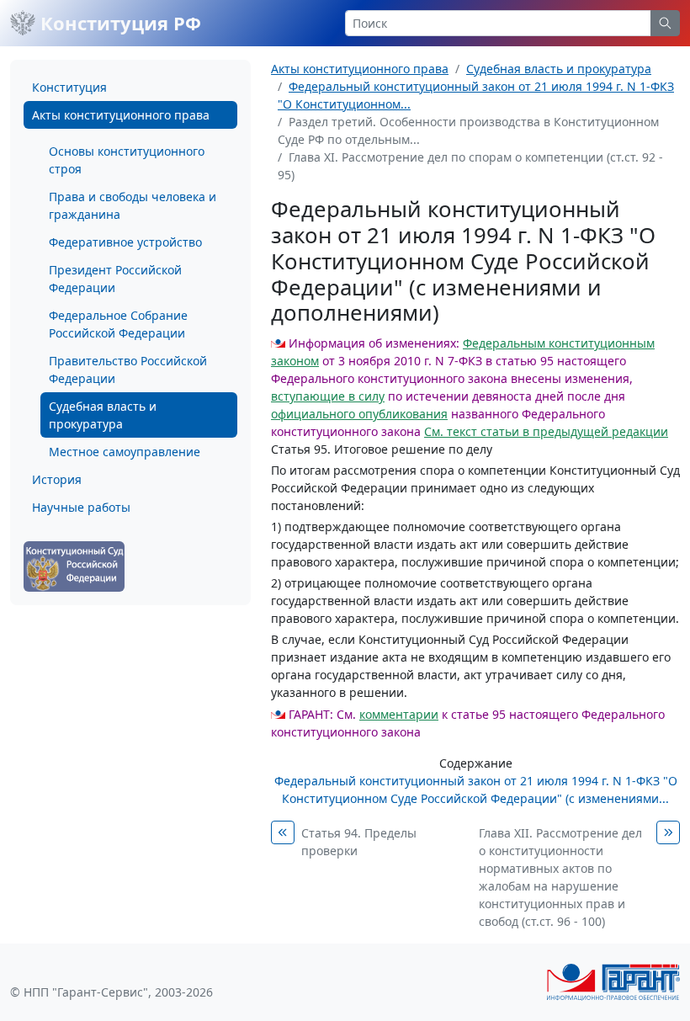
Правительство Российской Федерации (128, 369)
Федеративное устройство (125, 242)
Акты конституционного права (121, 115)
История (57, 479)
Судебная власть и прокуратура (103, 415)
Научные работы (81, 507)
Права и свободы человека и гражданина (132, 205)
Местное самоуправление (124, 452)
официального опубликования (359, 414)
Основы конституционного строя (126, 160)
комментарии (398, 714)
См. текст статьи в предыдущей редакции (546, 431)
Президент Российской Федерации (115, 278)
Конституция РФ (118, 22)
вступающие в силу (328, 396)
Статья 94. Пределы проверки (359, 842)
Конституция (69, 87)
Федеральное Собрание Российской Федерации (118, 324)
